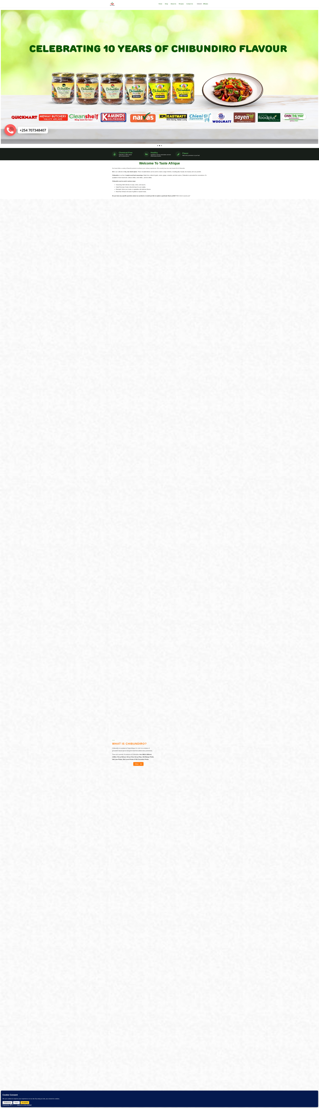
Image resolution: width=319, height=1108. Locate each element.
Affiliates (205, 4)
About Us (173, 4)
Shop (166, 4)
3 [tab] (161, 145)
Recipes (181, 4)
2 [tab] (159, 145)
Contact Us (189, 4)
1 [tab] (157, 145)
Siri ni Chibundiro (120, 3)
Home (160, 4)
